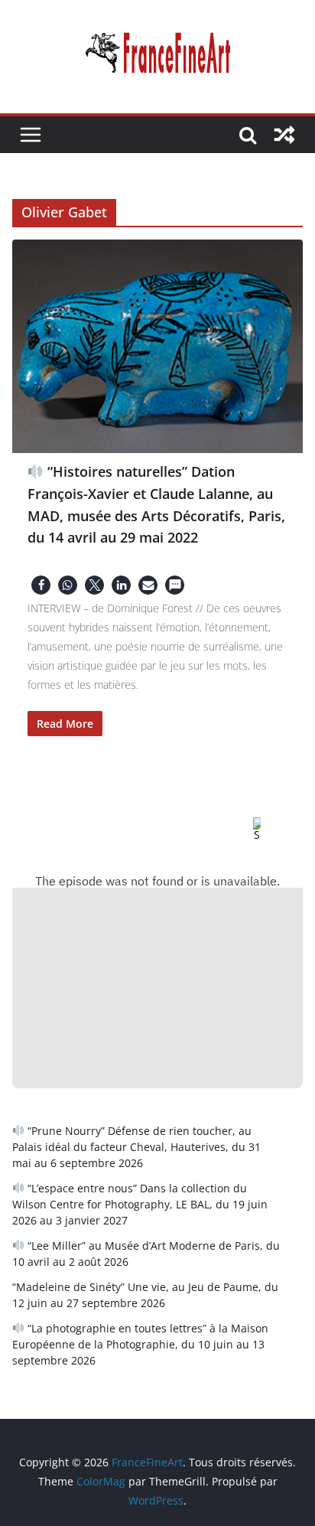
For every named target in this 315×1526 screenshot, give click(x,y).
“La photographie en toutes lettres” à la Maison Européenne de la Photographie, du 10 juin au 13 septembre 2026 (140, 1344)
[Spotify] (244, 829)
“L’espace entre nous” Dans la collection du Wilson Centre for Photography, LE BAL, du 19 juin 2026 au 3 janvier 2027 (140, 1204)
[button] (40, 585)
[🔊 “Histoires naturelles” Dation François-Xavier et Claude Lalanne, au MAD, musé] (157, 346)
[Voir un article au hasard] (284, 134)
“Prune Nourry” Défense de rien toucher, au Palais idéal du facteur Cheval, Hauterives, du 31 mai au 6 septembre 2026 (136, 1146)
